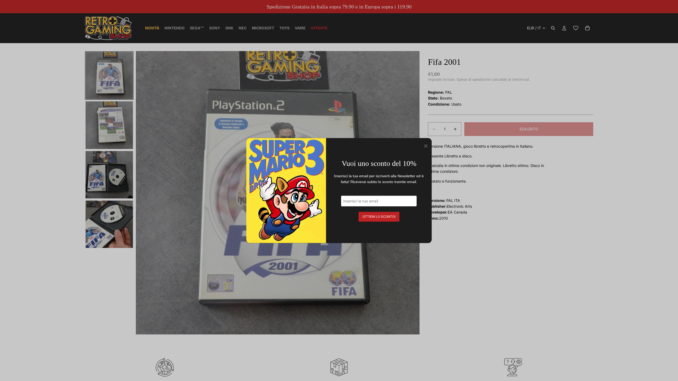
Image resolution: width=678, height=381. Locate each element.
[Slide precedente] (142, 193)
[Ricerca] (553, 28)
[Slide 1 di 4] (109, 75)
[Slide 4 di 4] (109, 224)
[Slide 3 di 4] (109, 174)
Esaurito (529, 129)
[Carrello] (587, 28)
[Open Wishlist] (576, 28)
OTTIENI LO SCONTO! (379, 216)
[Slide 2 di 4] (109, 125)
